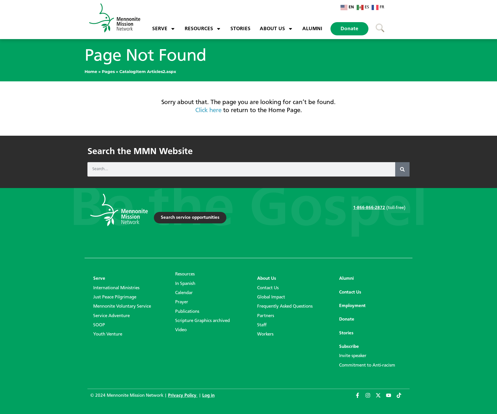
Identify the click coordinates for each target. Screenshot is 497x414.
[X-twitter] (381, 398)
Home (91, 71)
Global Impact (271, 297)
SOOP (99, 325)
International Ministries (116, 288)
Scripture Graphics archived (202, 321)
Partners (265, 316)
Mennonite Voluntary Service (122, 306)
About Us (272, 28)
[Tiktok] (401, 398)
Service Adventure (111, 316)
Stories (240, 28)
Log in (208, 395)
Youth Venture (107, 334)
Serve (159, 28)
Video (181, 330)
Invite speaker (352, 356)
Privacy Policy (183, 395)
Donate (349, 28)
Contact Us (268, 288)
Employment (352, 306)
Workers (265, 334)
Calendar (184, 293)
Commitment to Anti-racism (367, 365)
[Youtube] (391, 398)
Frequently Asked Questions (285, 306)
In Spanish (185, 283)
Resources (199, 28)
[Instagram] (370, 398)
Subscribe (349, 346)
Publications (187, 311)
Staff (262, 325)
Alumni (312, 28)
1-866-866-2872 (369, 208)
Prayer (181, 302)
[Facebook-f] (360, 398)
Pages (108, 71)
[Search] (402, 169)
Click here (208, 110)
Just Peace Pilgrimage (114, 297)
